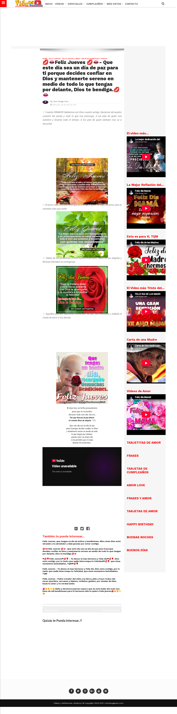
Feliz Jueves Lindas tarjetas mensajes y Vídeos (84, 59)
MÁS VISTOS (114, 3)
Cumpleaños (95, 3)
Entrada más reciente (111, 611)
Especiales (75, 3)
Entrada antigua (51, 611)
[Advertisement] (88, 28)
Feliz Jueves (55, 59)
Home (45, 59)
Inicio (48, 3)
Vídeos (60, 3)
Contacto (131, 3)
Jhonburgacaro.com (113, 703)
